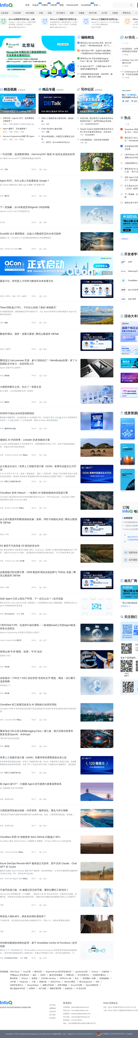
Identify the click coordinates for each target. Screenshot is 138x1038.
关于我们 (52, 1005)
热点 (127, 117)
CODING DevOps (48, 978)
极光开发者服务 (56, 975)
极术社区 (38, 972)
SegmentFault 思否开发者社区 (58, 972)
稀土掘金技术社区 (17, 988)
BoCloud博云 (69, 982)
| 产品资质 (128, 1034)
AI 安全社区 (81, 988)
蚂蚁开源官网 (55, 988)
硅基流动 (69, 988)
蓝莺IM (32, 988)
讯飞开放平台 (83, 975)
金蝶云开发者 (48, 985)
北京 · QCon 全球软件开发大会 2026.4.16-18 (119, 1007)
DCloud (24, 978)
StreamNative (33, 985)
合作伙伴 (52, 1011)
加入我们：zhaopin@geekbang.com (76, 1017)
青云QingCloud (85, 982)
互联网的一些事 (89, 978)
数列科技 (14, 978)
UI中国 (13, 982)
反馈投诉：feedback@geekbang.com (77, 1014)
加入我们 (52, 1015)
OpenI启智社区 (92, 985)
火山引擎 (27, 972)
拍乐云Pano (56, 982)
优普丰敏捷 (62, 985)
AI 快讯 (129, 37)
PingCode (24, 982)
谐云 (98, 982)
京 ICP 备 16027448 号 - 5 (85, 1034)
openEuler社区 (81, 972)
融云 (35, 975)
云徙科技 (105, 972)
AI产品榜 (42, 988)
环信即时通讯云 (99, 975)
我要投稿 (52, 1008)
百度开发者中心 (16, 985)
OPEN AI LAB (65, 978)
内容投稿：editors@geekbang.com (76, 1007)
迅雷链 (34, 978)
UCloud (95, 972)
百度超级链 (104, 978)
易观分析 (43, 982)
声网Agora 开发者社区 (19, 975)
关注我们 (52, 1018)
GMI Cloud (14, 972)
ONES (43, 975)
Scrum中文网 (76, 985)
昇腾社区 (70, 975)
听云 (77, 978)
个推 (33, 982)
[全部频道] (136, 13)
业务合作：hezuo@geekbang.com (75, 1010)
